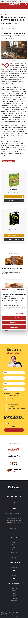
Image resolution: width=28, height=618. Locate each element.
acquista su (14, 197)
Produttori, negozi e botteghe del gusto (16, 408)
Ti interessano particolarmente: (12, 402)
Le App (21, 1)
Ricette (9, 410)
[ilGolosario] (14, 3)
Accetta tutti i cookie (14, 317)
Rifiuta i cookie (14, 327)
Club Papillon (17, 1)
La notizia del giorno (12, 397)
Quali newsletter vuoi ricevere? (11, 393)
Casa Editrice (12, 1)
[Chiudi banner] (25, 289)
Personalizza (13, 322)
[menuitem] (14, 529)
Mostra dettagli (20, 313)
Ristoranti (4, 14)
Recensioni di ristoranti (13, 404)
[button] (25, 51)
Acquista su (14, 200)
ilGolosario (3, 1)
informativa (10, 424)
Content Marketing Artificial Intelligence (10, 616)
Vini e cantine (11, 406)
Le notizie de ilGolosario (13, 395)
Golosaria (7, 1)
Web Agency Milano (10, 614)
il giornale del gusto (9, 161)
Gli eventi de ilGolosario (13, 398)
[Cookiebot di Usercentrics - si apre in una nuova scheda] (18, 290)
